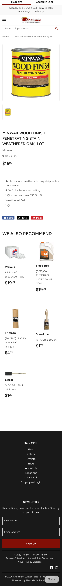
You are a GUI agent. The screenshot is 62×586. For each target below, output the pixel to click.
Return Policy (39, 554)
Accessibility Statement (41, 558)
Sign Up (31, 543)
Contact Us (31, 477)
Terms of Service (15, 558)
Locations (31, 472)
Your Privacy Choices (29, 562)
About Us (31, 468)
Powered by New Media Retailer (30, 580)
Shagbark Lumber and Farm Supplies (34, 576)
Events (31, 458)
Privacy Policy (21, 554)
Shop (31, 449)
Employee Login (31, 482)
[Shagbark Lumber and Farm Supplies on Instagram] (56, 568)
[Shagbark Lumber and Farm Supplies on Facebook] (51, 568)
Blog (31, 463)
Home (5, 36)
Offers (31, 454)
